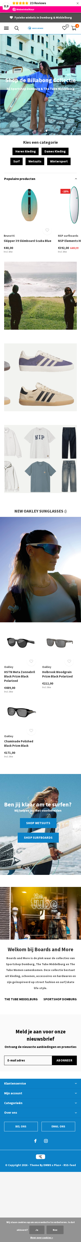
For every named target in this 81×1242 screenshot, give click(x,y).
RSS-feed (70, 1165)
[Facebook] (35, 1140)
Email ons (58, 1126)
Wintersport (59, 161)
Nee (55, 1229)
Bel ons (20, 1126)
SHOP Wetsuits (38, 823)
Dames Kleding (55, 151)
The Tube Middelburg (21, 999)
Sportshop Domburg (60, 999)
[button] (6, 28)
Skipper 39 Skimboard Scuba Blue (27, 241)
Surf (16, 161)
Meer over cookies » (41, 1237)
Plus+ (57, 1165)
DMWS (47, 1165)
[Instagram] (46, 1140)
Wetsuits (34, 161)
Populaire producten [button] (19, 179)
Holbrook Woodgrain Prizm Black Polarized (57, 674)
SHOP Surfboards (38, 838)
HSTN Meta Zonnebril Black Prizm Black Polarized (19, 676)
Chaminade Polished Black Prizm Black (18, 743)
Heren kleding (25, 151)
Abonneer (64, 1060)
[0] (73, 28)
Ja (37, 1229)
